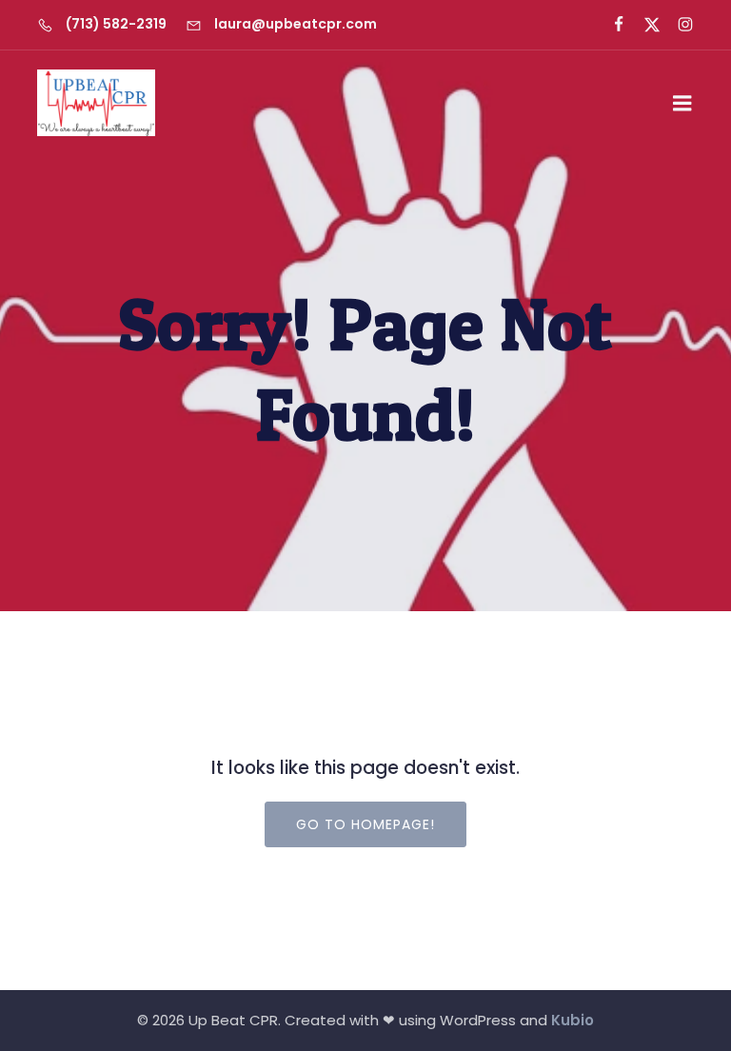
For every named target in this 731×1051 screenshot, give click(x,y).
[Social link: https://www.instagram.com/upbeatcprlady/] (677, 25)
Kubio (572, 1020)
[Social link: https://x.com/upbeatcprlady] (644, 25)
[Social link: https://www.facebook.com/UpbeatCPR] (610, 25)
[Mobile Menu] (682, 103)
